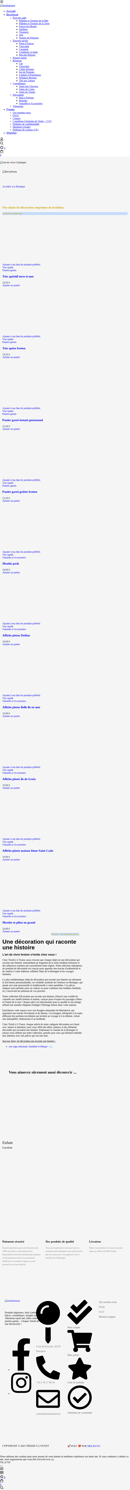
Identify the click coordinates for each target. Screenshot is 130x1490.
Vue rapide (7, 267)
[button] (65, 186)
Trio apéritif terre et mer (18, 276)
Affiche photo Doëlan (16, 635)
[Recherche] (65, 143)
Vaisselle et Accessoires (14, 557)
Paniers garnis (9, 270)
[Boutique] (65, 1473)
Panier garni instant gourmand (22, 420)
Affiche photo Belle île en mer (21, 707)
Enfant (7, 1143)
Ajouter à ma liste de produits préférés (21, 264)
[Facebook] (21, 1369)
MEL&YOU (93, 1446)
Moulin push (10, 563)
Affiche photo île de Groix (19, 779)
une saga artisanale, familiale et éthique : (30, 1046)
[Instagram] (21, 1393)
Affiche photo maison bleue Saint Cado (27, 850)
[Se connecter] (1, 140)
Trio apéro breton (14, 348)
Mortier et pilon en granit (18, 922)
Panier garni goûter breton (19, 491)
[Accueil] (65, 1469)
